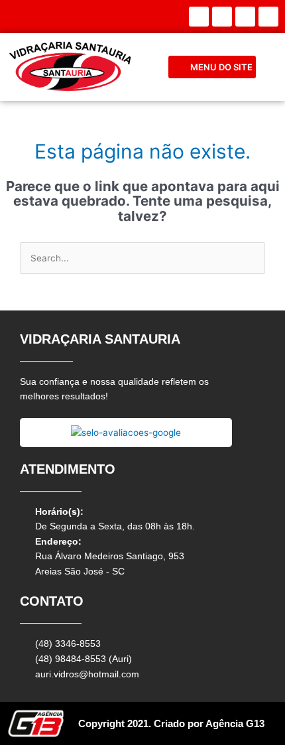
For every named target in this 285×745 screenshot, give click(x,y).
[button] (212, 67)
